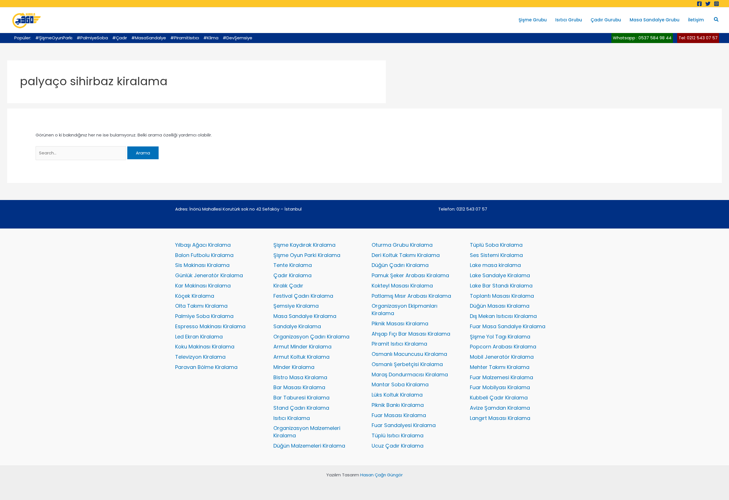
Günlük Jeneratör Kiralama (209, 275)
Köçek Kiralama (194, 295)
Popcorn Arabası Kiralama (503, 346)
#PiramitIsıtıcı (184, 38)
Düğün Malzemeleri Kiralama (309, 445)
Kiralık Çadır (288, 285)
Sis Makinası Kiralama (202, 265)
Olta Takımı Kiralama (201, 305)
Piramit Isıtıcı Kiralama (399, 343)
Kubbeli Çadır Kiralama (499, 397)
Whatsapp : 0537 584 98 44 (642, 38)
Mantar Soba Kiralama (400, 384)
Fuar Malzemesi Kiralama (501, 377)
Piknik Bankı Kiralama (398, 405)
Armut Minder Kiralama (302, 346)
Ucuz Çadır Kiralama (397, 445)
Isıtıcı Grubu (568, 20)
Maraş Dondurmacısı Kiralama (410, 374)
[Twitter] (707, 3)
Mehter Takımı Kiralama (499, 367)
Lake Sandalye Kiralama (500, 275)
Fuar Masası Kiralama (399, 415)
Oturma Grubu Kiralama (402, 244)
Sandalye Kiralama (297, 326)
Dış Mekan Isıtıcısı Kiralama (503, 316)
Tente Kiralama (292, 265)
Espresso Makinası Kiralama (210, 326)
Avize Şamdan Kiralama (500, 407)
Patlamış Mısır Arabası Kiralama (411, 295)
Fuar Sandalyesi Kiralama (404, 425)
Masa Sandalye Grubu (654, 20)
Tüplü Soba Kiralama (496, 244)
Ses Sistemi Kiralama (496, 255)
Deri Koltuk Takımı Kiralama (406, 255)
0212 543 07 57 (471, 209)
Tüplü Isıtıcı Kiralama (397, 435)
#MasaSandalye (148, 38)
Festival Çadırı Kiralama (303, 295)
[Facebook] (699, 3)
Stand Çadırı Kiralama (301, 407)
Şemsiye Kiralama (296, 305)
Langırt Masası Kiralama (500, 418)
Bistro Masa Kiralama (300, 377)
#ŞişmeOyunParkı (53, 38)
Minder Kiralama (293, 367)
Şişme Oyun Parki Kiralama (306, 255)
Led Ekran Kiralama (199, 336)
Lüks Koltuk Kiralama (397, 394)
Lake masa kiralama (495, 265)
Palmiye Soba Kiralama (204, 316)
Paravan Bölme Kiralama (206, 367)
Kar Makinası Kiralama (203, 285)
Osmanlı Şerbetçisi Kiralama (407, 364)
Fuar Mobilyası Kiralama (500, 387)
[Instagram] (716, 3)
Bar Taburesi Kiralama (301, 397)
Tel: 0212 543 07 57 (698, 38)
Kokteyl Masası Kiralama (402, 285)
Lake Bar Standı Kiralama (501, 285)
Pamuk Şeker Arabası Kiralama (410, 275)
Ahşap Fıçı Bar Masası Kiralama (411, 333)
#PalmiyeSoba (92, 38)
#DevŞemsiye (237, 38)
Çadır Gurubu (606, 20)
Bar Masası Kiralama (299, 387)
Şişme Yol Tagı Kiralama (500, 336)
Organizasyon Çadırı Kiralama (311, 336)
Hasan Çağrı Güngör (381, 475)
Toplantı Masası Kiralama (502, 295)
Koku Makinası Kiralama (204, 346)
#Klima (210, 38)
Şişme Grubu (533, 20)
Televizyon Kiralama (200, 356)
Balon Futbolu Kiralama (204, 255)
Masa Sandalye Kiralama (304, 316)
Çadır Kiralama (292, 275)
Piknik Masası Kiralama (400, 323)
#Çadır (119, 38)
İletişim (696, 20)
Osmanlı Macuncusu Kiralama (409, 354)
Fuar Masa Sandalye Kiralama (507, 326)
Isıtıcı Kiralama (291, 418)
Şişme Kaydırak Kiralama (304, 244)
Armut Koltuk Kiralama (301, 356)
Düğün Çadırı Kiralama (400, 265)
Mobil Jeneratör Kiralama (502, 356)
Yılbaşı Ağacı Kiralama (203, 244)
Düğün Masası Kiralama (499, 305)
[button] (716, 20)
